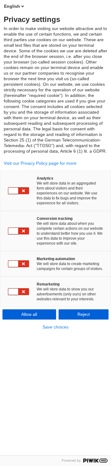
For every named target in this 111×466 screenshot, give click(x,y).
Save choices (55, 326)
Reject (83, 314)
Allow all (29, 314)
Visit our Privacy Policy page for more (40, 163)
